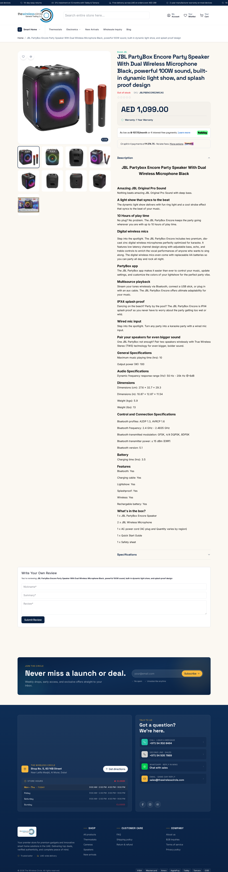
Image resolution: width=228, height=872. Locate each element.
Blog (128, 29)
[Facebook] (142, 804)
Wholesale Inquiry (112, 29)
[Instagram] (150, 804)
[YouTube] (158, 804)
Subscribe (190, 673)
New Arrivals (92, 29)
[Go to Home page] (36, 15)
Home (21, 38)
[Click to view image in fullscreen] (64, 97)
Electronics (72, 29)
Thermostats (55, 29)
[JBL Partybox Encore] (28, 157)
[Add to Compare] (31, 56)
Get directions (117, 769)
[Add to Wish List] (23, 56)
